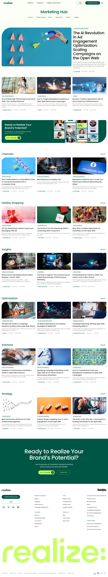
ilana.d (40, 110)
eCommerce (90, 516)
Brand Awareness (6, 176)
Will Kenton (6, 428)
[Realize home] (8, 3)
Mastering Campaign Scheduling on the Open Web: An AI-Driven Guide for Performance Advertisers (52, 372)
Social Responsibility (40, 518)
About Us (37, 515)
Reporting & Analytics (7, 321)
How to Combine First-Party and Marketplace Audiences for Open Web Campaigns (87, 372)
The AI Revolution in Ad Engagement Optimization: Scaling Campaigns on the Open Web (88, 45)
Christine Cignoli (7, 110)
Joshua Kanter (42, 191)
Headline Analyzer (68, 507)
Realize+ (37, 499)
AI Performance (91, 499)
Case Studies (66, 518)
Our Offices (38, 521)
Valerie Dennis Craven (79, 333)
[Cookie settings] (105, 573)
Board (36, 526)
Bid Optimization (91, 501)
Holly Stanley (42, 382)
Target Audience (42, 96)
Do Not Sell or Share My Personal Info (47, 573)
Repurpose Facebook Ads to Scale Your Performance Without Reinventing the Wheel (88, 181)
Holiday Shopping (41, 17)
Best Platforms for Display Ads (49, 179)
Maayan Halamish (43, 286)
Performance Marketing (7, 96)
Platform (30, 3)
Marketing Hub (54, 12)
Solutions (40, 3)
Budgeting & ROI (77, 416)
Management (38, 523)
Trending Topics (67, 501)
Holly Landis (77, 71)
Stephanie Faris (77, 110)
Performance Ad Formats (94, 529)
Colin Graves (6, 191)
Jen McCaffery (6, 286)
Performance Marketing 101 (94, 523)
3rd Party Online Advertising (30, 573)
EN (102, 3)
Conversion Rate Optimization (81, 28)
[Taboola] (101, 490)
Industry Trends (77, 272)
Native (88, 504)
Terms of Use (13, 573)
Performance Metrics (93, 526)
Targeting (37, 501)
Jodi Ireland (76, 286)
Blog (64, 515)
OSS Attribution (61, 573)
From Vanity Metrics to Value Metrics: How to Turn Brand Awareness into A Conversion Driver (18, 181)
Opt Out (20, 573)
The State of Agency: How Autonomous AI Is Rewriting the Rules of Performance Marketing (53, 277)
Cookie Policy (5, 573)
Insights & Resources (53, 3)
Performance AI (39, 504)
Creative (75, 96)
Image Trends (66, 504)
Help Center (66, 521)
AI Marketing (41, 272)
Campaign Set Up (92, 507)
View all (102, 154)
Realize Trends (67, 499)
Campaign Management (41, 507)
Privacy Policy (71, 573)
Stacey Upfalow (78, 382)
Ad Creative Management (94, 513)
